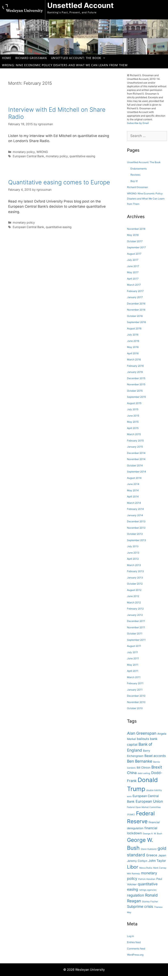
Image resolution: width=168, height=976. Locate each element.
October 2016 (135, 316)
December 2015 (136, 378)
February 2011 (135, 683)
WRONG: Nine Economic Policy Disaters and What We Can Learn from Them (64, 65)
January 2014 (135, 515)
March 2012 (134, 602)
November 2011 (136, 627)
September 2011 (136, 639)
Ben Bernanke (139, 761)
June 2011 (133, 658)
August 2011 (134, 645)
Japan (162, 855)
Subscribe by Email (138, 123)
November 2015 (136, 384)
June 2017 (133, 266)
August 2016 (134, 328)
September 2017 (136, 247)
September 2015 (136, 396)
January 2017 (135, 297)
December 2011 (136, 621)
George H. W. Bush (152, 833)
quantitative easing (82, 156)
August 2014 (134, 477)
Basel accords (155, 756)
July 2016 (132, 334)
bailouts (143, 739)
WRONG (42, 152)
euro (129, 796)
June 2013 (133, 552)
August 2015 (134, 403)
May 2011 (132, 664)
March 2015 (134, 434)
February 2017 (135, 291)
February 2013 (135, 571)
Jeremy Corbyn (137, 860)
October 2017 (135, 241)
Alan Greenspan (141, 733)
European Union (149, 801)
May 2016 (132, 347)
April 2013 (133, 558)
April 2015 (132, 428)
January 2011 (135, 689)
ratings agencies (148, 890)
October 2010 (135, 708)
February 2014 (135, 508)
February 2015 (135, 440)
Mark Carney (159, 868)
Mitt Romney (133, 873)
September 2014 (136, 471)
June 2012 (133, 596)
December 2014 (136, 453)
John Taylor (157, 861)
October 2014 (135, 465)
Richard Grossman (31, 58)
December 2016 (136, 303)
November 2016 (136, 309)
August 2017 (134, 253)
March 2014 (134, 502)
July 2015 (132, 409)
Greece (151, 855)
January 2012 (135, 614)
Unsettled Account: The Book (76, 58)
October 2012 (135, 583)
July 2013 (132, 546)
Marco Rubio (145, 868)
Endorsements (139, 168)
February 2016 (135, 365)
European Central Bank (28, 156)
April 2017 (132, 278)
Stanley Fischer (150, 901)
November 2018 (136, 228)
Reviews (135, 174)
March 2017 (134, 284)
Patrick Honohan (146, 879)
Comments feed (136, 948)
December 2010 (136, 695)
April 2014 (133, 496)
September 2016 (136, 322)
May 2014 (133, 490)
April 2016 (132, 353)
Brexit (156, 767)
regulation (135, 895)
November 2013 (136, 527)
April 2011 (132, 670)
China (132, 773)
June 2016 (133, 340)
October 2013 (135, 533)
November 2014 (136, 459)
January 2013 (135, 577)
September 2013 (136, 540)
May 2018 (132, 234)
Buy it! (134, 181)
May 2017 (132, 272)
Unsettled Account (80, 5)
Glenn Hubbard (149, 849)
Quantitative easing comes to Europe (59, 182)
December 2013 (136, 521)
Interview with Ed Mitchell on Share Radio (57, 113)
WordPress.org (135, 954)
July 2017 (132, 259)
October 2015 (135, 390)
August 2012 (134, 590)
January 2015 (135, 446)
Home (6, 58)
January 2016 (135, 371)
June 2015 (133, 415)
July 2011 (132, 652)
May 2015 (132, 421)
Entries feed (134, 942)
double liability (154, 790)
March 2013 (134, 565)
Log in (130, 936)
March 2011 (134, 677)
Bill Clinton (143, 767)
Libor (132, 867)
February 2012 (135, 608)
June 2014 (133, 484)
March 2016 (134, 359)
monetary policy (24, 152)
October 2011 (134, 633)
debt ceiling (144, 773)
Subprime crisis (140, 906)
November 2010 (136, 702)
